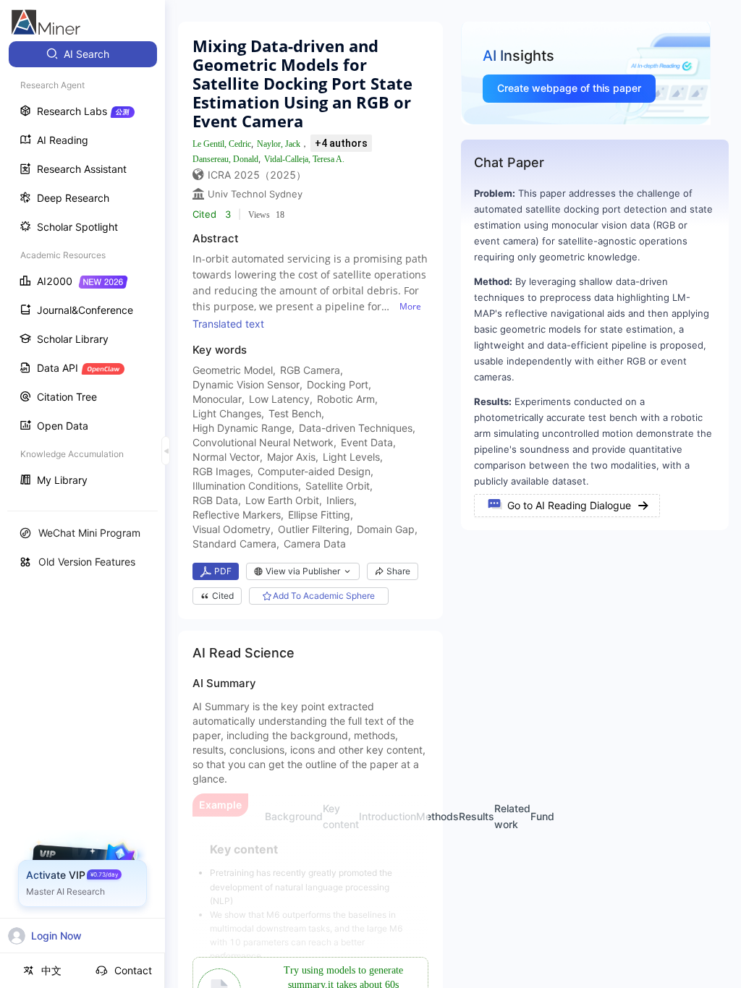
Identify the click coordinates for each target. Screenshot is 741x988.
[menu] (82, 268)
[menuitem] (83, 54)
